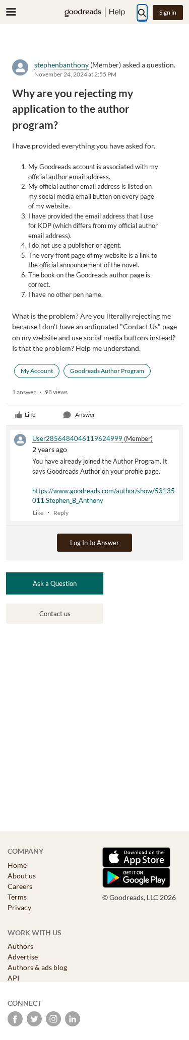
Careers (20, 886)
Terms (17, 897)
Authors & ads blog (37, 967)
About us (22, 875)
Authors (20, 946)
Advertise (23, 956)
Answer (85, 414)
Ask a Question (55, 583)
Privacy (19, 907)
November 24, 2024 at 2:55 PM (75, 74)
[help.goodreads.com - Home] (95, 12)
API (13, 978)
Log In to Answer (94, 543)
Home (17, 865)
